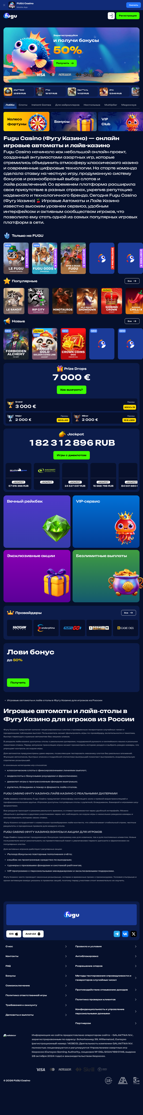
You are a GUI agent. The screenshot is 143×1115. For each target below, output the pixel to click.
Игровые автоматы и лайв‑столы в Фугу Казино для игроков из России (54, 700)
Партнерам (83, 1023)
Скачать (133, 5)
